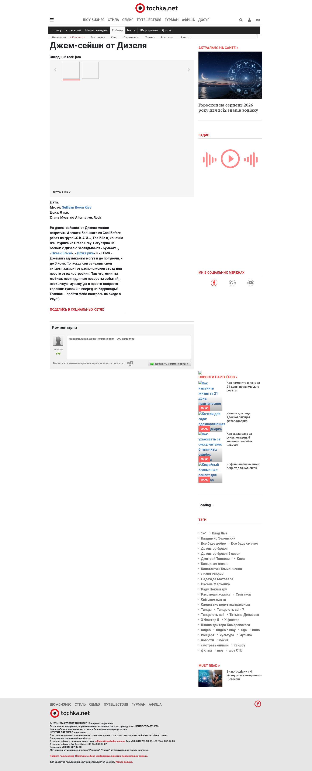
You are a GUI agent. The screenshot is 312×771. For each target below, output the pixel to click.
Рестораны (98, 37)
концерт (207, 635)
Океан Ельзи (62, 253)
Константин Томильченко (221, 569)
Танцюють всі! (212, 615)
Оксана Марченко (215, 584)
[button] (249, 20)
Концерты (78, 37)
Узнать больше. (124, 762)
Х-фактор (231, 620)
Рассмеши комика (215, 594)
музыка (245, 635)
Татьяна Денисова (244, 615)
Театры (150, 37)
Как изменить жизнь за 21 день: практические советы (243, 386)
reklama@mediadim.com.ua (110, 741)
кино (256, 630)
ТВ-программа (148, 30)
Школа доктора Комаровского (225, 625)
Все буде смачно (244, 543)
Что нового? (73, 30)
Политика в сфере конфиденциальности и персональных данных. (111, 756)
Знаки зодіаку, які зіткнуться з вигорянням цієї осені (244, 675)
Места (131, 30)
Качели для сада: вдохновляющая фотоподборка (239, 417)
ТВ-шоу (57, 30)
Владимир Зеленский (218, 538)
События (117, 30)
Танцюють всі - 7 (230, 610)
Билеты (185, 37)
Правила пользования (62, 756)
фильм (206, 650)
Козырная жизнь (214, 564)
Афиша (188, 20)
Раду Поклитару (214, 589)
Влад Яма (220, 533)
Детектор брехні (214, 549)
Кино (114, 37)
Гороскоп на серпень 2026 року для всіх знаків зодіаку (228, 107)
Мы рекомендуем (96, 30)
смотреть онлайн (215, 645)
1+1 (204, 533)
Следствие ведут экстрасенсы (225, 605)
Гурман (171, 20)
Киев (241, 559)
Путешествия (149, 20)
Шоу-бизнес (93, 20)
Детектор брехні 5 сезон (220, 554)
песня (224, 640)
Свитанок (243, 594)
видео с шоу (226, 630)
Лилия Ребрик (212, 574)
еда (244, 630)
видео (206, 630)
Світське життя (213, 599)
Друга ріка (85, 253)
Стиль (113, 20)
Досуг (203, 20)
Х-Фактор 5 (210, 620)
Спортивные (131, 37)
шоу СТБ (235, 650)
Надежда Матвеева (217, 579)
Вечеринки (59, 37)
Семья (128, 20)
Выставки (167, 37)
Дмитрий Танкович (216, 559)
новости (207, 640)
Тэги (202, 520)
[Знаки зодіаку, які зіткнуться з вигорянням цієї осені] (210, 678)
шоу (220, 650)
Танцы (206, 610)
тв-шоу (239, 645)
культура (227, 635)
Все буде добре (213, 543)
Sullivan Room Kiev (76, 207)
